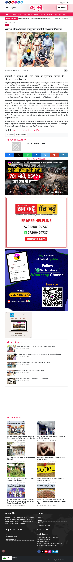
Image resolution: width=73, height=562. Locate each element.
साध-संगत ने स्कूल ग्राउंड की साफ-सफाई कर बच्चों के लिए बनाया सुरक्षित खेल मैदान (20, 479)
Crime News (10, 134)
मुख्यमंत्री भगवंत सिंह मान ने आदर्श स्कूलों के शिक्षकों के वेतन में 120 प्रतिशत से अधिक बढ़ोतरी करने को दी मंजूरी (21, 437)
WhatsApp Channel (11, 539)
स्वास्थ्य (43, 15)
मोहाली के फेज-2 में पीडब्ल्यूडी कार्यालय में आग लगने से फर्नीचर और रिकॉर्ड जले (51, 437)
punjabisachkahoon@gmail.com (47, 545)
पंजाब (14, 22)
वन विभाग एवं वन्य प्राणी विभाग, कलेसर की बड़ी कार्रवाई (30, 371)
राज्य (10, 22)
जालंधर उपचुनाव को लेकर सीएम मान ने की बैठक (26, 130)
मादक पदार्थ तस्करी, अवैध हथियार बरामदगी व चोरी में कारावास (32, 379)
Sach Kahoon (13, 557)
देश (10, 15)
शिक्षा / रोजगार (63, 15)
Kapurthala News (21, 134)
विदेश (14, 15)
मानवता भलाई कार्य (52, 15)
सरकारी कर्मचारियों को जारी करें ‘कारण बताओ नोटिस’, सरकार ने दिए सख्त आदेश (51, 479)
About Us (40, 517)
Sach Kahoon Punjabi (11, 536)
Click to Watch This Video (36, 159)
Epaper (63, 7)
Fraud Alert (28, 15)
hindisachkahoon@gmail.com (53, 543)
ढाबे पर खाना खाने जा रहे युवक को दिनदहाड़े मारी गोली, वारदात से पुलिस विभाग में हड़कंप (38, 354)
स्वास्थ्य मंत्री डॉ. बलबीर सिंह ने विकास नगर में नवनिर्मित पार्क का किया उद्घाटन (21, 18)
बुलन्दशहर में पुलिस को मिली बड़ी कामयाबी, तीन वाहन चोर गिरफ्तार (33, 363)
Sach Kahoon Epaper (11, 534)
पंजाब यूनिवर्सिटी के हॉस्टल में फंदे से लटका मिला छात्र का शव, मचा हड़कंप (51, 458)
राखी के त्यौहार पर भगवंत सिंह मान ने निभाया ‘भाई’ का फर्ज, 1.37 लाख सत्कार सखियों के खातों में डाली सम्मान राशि (51, 501)
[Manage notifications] (3, 551)
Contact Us (41, 520)
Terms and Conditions (44, 525)
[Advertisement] (36, 400)
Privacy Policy (42, 522)
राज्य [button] (19, 15)
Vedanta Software (62, 560)
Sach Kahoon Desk (36, 143)
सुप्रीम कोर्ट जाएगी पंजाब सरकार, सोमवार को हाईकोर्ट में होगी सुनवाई (21, 458)
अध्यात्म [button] (36, 15)
